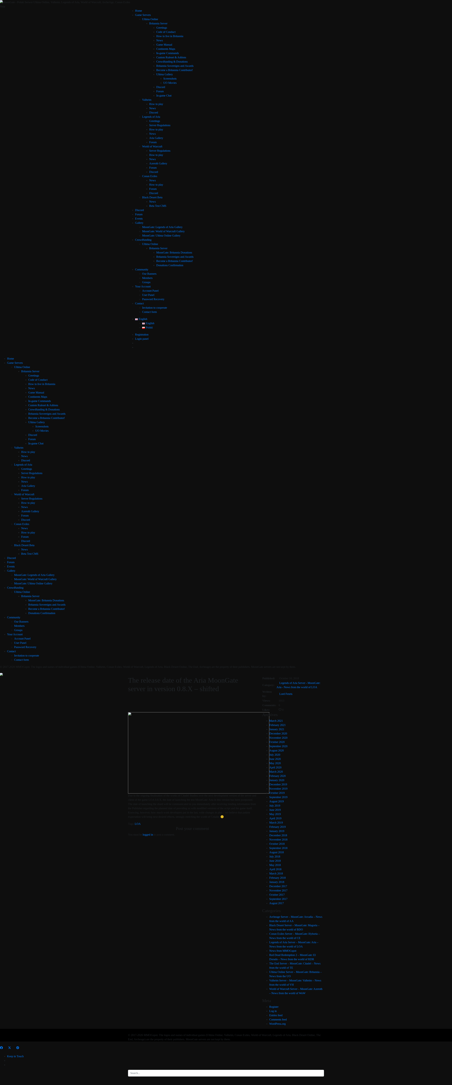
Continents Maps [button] (165, 48)
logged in (148, 834)
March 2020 (276, 771)
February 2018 (277, 877)
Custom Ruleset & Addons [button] (171, 57)
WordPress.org (277, 1023)
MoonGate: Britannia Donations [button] (174, 252)
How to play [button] (156, 104)
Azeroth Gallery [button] (158, 163)
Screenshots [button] (170, 78)
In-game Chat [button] (163, 95)
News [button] (159, 40)
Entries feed (275, 1015)
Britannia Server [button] (158, 23)
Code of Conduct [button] (166, 31)
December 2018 (278, 835)
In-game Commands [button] (167, 53)
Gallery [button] (139, 222)
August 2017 (276, 903)
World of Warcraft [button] (152, 146)
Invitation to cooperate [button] (154, 307)
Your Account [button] (143, 286)
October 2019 (277, 792)
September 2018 (278, 848)
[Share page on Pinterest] (17, 1048)
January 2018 (276, 881)
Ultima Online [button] (150, 19)
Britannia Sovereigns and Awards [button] (175, 65)
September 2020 (278, 746)
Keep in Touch (15, 1056)
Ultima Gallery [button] (164, 74)
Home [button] (138, 10)
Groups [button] (146, 282)
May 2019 (275, 814)
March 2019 (276, 822)
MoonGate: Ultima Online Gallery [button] (161, 235)
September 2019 (278, 797)
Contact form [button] (149, 311)
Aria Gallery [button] (156, 137)
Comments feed (278, 1019)
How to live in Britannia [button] (169, 36)
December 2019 (278, 784)
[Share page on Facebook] (1, 1048)
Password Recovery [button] (153, 299)
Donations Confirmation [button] (169, 265)
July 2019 (274, 805)
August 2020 (276, 750)
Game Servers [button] (143, 14)
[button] (141, 318)
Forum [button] (160, 91)
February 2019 (277, 826)
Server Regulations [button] (159, 125)
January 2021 (276, 729)
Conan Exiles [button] (149, 176)
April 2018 (275, 869)
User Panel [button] (148, 294)
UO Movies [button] (170, 82)
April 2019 (275, 818)
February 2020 (277, 775)
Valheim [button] (146, 99)
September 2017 (278, 898)
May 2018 (275, 865)
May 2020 (275, 763)
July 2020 (274, 754)
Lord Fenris (285, 693)
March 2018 (276, 873)
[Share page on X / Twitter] (9, 1048)
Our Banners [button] (149, 273)
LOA (138, 823)
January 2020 (276, 780)
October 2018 (277, 843)
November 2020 (278, 737)
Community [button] (141, 269)
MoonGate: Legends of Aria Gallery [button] (162, 227)
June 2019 (275, 809)
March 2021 (276, 720)
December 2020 (278, 733)
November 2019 (278, 788)
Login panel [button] (141, 338)
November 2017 (278, 890)
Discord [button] (160, 87)
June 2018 (275, 860)
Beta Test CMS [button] (157, 205)
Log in (273, 1011)
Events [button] (139, 218)
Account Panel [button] (150, 290)
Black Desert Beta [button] (152, 197)
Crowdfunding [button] (143, 239)
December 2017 (278, 886)
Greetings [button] (161, 27)
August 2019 (276, 801)
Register (273, 1006)
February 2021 (277, 725)
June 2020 (275, 758)
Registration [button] (141, 334)
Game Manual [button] (164, 44)
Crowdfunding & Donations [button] (172, 61)
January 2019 (276, 831)
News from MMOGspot (282, 950)
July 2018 (274, 856)
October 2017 (277, 894)
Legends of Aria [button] (151, 116)
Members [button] (147, 277)
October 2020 (277, 741)
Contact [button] (139, 303)
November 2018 (278, 839)
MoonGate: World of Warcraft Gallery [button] (163, 231)
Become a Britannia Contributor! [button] (174, 70)
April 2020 (275, 767)
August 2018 (276, 852)
